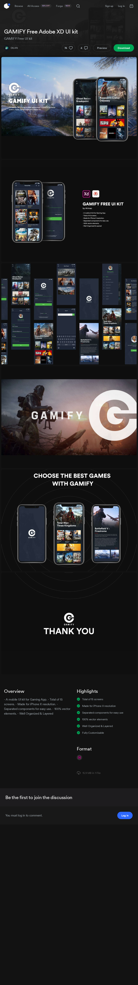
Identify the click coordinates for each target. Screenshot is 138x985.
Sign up (109, 6)
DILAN (14, 47)
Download (124, 48)
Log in (121, 6)
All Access (38, 6)
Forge (63, 6)
